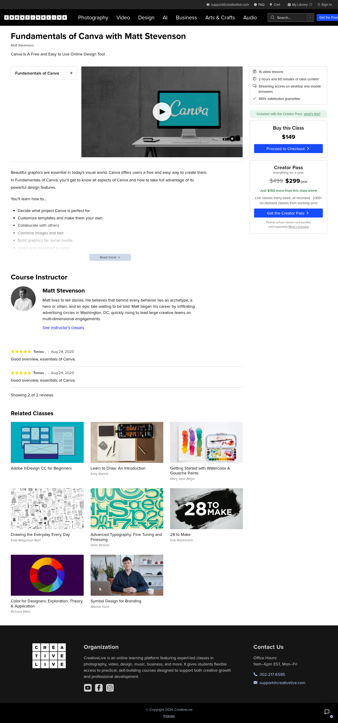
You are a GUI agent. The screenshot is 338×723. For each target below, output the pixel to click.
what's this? (312, 113)
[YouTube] (88, 688)
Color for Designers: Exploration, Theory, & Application (47, 603)
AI (165, 17)
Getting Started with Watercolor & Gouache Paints (200, 470)
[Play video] (162, 112)
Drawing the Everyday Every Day (40, 534)
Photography (93, 17)
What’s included (298, 226)
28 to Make (180, 534)
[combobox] (291, 17)
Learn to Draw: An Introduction (118, 468)
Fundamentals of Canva (37, 73)
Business (186, 17)
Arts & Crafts (220, 17)
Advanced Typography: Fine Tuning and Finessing (126, 536)
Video (123, 17)
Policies (169, 716)
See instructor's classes (63, 327)
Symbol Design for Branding (116, 601)
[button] (327, 712)
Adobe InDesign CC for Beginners (41, 468)
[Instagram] (110, 688)
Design (146, 17)
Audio (250, 17)
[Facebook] (99, 688)
